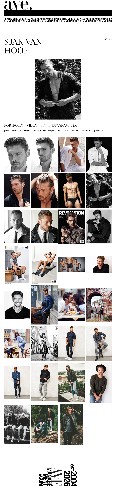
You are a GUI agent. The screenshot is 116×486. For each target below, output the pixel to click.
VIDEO (32, 125)
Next (96, 89)
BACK (108, 39)
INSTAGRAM (63, 125)
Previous (20, 89)
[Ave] (18, 5)
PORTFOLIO (13, 125)
